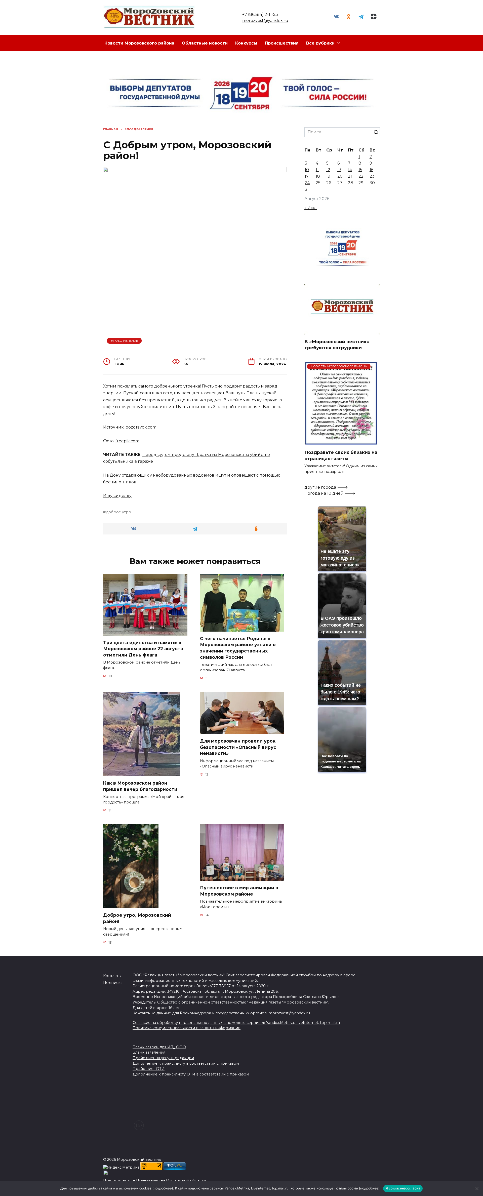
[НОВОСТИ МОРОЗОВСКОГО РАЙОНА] (341, 442)
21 (350, 176)
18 (318, 176)
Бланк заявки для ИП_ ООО (159, 1047)
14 (350, 169)
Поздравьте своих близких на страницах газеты (340, 455)
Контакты (112, 976)
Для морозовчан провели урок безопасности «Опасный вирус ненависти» (238, 747)
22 (361, 176)
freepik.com (127, 441)
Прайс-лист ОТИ (149, 1068)
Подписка (113, 982)
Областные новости (205, 43)
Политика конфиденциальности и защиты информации (186, 1028)
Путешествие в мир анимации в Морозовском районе (239, 891)
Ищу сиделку (117, 495)
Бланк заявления (149, 1052)
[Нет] (476, 1188)
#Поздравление (124, 340)
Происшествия (282, 43)
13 (339, 169)
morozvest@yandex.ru (265, 20)
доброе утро (118, 512)
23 (372, 176)
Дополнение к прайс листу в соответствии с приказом (186, 1063)
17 (307, 176)
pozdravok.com (141, 427)
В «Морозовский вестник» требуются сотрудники (336, 344)
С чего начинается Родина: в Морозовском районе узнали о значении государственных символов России (238, 648)
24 (307, 182)
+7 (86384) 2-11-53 (260, 14)
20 (340, 176)
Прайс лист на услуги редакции (163, 1058)
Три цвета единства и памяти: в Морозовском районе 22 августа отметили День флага (143, 649)
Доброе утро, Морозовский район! (137, 918)
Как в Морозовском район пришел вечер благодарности (140, 786)
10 (307, 169)
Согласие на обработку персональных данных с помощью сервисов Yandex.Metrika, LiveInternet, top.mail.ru (236, 1022)
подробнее (163, 1188)
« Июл (310, 207)
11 (317, 169)
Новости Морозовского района (139, 43)
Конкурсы (246, 43)
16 (371, 169)
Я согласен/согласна (403, 1188)
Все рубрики (320, 43)
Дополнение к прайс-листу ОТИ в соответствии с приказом (191, 1074)
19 (328, 176)
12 (328, 169)
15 (360, 169)
